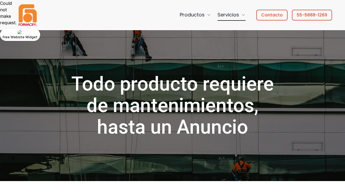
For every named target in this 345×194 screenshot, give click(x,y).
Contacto (272, 15)
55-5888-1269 (312, 15)
